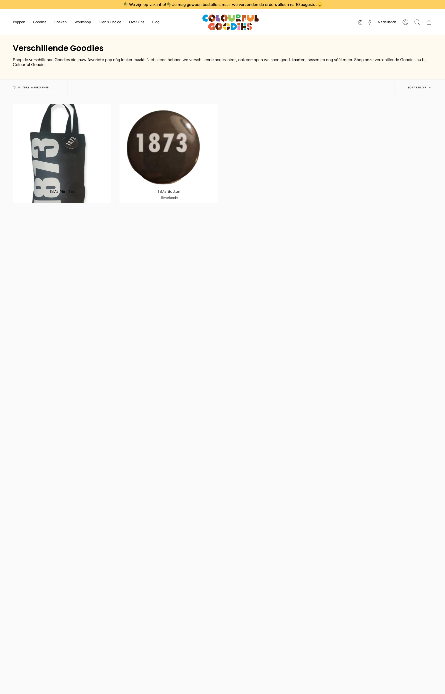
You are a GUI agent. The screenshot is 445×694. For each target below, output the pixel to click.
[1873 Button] (168, 153)
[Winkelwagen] (429, 22)
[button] (19, 22)
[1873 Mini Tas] (62, 153)
